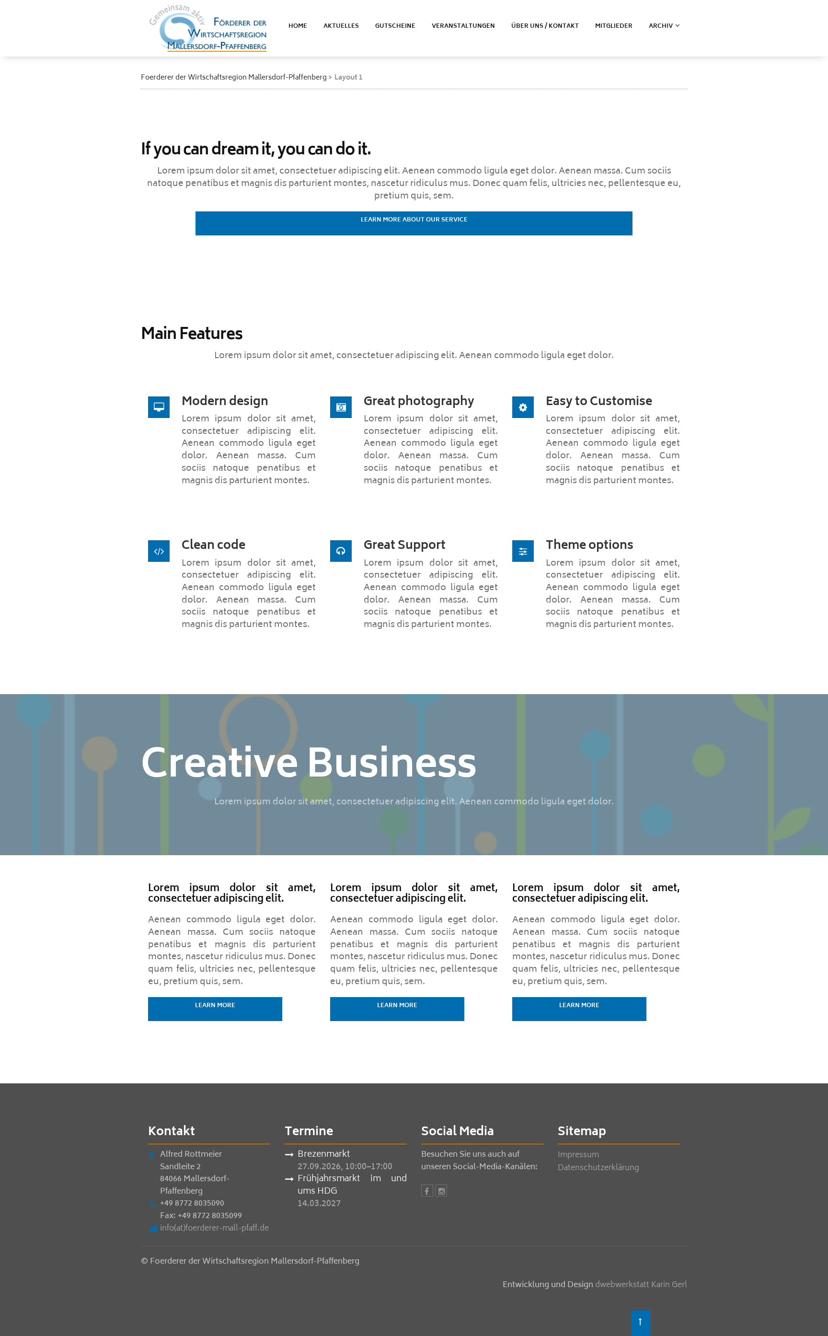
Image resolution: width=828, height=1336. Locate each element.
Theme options (589, 546)
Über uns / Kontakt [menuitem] (545, 27)
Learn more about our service (414, 220)
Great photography (419, 402)
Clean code (213, 546)
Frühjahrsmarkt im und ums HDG (352, 1185)
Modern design (225, 402)
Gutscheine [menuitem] (395, 27)
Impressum (578, 1155)
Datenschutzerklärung (598, 1168)
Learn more (215, 1006)
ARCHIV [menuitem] (661, 27)
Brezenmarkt (324, 1155)
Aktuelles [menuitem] (341, 27)
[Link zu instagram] (441, 1192)
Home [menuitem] (297, 27)
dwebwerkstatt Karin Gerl (641, 1285)
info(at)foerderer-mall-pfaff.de (214, 1228)
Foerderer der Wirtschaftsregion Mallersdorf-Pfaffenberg (234, 78)
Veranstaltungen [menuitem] (463, 27)
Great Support (405, 546)
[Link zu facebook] (427, 1192)
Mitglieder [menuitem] (613, 27)
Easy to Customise (599, 402)
